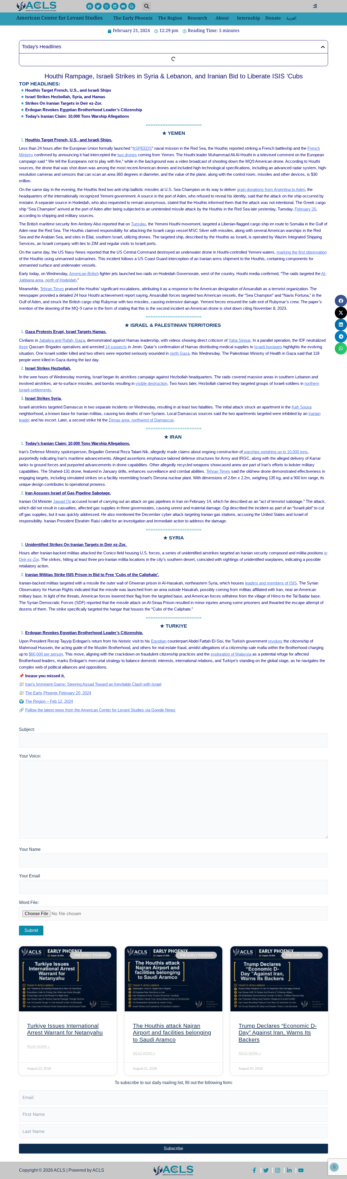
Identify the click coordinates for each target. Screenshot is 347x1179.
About (222, 18)
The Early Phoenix (133, 18)
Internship (248, 18)
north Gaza (179, 353)
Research (197, 18)
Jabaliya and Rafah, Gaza (62, 340)
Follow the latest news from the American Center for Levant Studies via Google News (100, 710)
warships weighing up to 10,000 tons (275, 451)
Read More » (38, 1047)
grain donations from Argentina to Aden (271, 189)
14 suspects (116, 346)
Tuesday (138, 224)
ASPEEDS (142, 148)
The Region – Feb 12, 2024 (49, 701)
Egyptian (158, 641)
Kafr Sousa (301, 407)
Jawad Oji (62, 501)
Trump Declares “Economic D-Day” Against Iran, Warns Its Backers (278, 1032)
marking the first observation (302, 252)
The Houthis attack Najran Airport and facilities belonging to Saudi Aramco (172, 1032)
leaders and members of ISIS (271, 583)
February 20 (305, 209)
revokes (275, 641)
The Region (170, 18)
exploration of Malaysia (231, 654)
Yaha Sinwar (239, 340)
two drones (127, 154)
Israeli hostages (268, 346)
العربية (291, 18)
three (23, 346)
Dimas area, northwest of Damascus (141, 420)
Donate (273, 18)
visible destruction (151, 383)
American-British (84, 273)
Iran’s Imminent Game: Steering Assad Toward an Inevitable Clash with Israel (93, 684)
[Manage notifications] (334, 1167)
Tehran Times (52, 288)
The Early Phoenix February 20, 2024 (58, 693)
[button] (146, 6)
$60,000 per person (46, 654)
